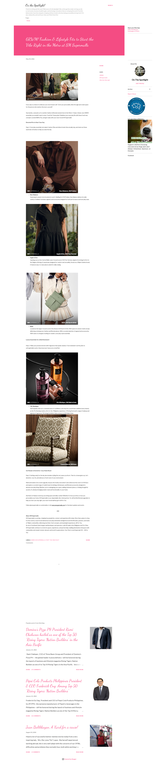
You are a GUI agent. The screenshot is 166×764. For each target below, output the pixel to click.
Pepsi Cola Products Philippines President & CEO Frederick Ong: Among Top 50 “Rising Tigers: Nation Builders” (54, 686)
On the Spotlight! (35, 5)
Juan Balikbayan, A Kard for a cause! (52, 727)
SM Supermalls (103, 77)
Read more (79, 669)
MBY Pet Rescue (133, 29)
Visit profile (140, 83)
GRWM (101, 75)
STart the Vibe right (104, 80)
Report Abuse (132, 94)
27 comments (35, 669)
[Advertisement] (55, 600)
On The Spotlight (140, 79)
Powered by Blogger (70, 759)
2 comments (35, 752)
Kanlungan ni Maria (133, 31)
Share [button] (101, 65)
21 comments (35, 716)
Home (28, 20)
